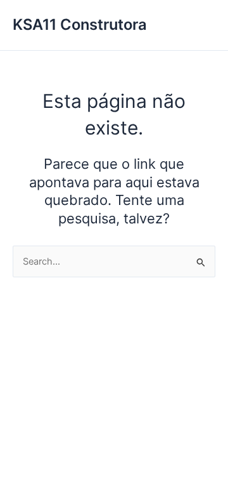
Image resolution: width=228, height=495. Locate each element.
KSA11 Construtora (80, 24)
